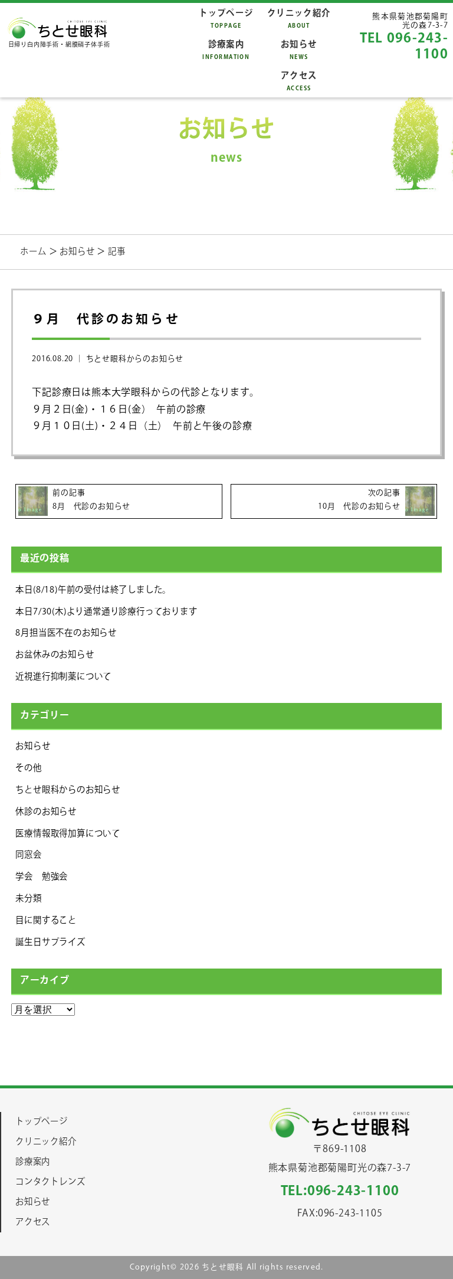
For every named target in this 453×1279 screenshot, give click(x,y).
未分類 (28, 898)
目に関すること (46, 920)
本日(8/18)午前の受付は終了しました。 (93, 590)
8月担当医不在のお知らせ (66, 633)
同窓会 (28, 855)
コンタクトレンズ (50, 1182)
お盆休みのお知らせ (54, 655)
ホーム (34, 252)
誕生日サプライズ (50, 942)
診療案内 (226, 49)
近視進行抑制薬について (63, 676)
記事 (117, 252)
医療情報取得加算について (67, 833)
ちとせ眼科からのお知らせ (135, 359)
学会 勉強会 (41, 877)
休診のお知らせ (46, 812)
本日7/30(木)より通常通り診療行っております (106, 612)
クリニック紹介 (299, 18)
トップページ (226, 18)
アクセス (299, 81)
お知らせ (299, 49)
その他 (28, 768)
